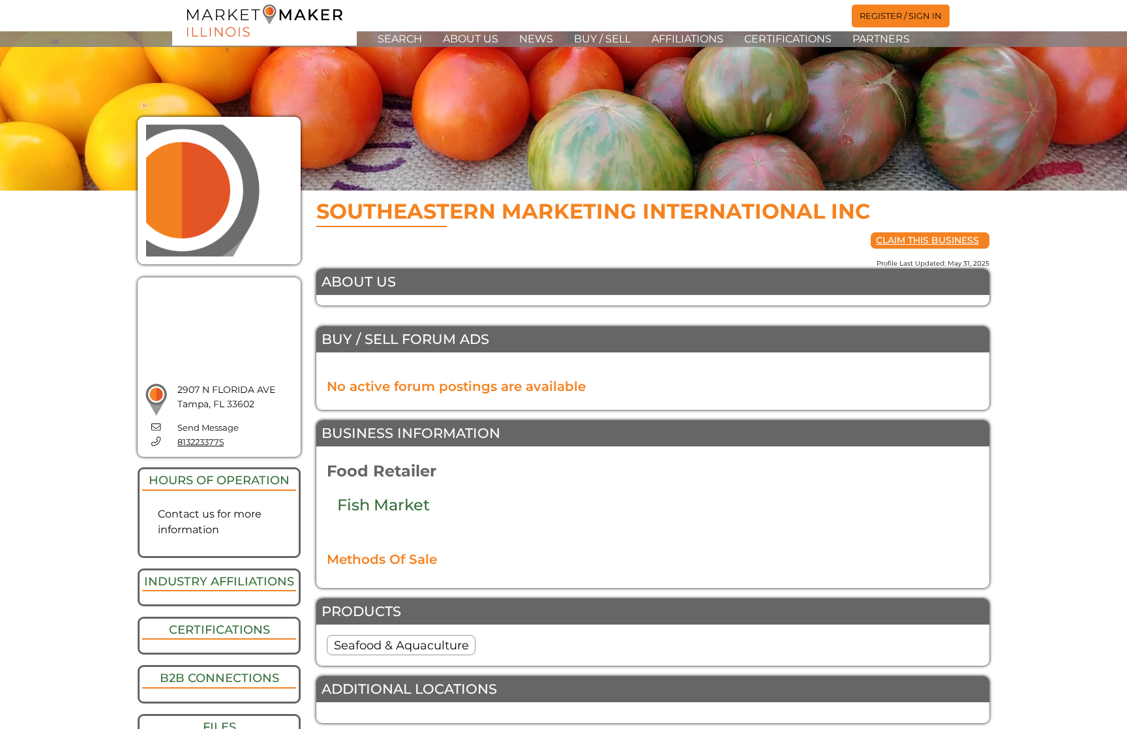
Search (400, 39)
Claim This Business (927, 240)
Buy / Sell (602, 39)
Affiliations (687, 39)
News (536, 39)
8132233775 (200, 442)
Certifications (788, 39)
